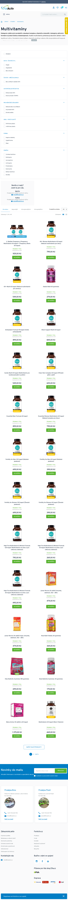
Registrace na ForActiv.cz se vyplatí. (15, 896)
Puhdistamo (9, 166)
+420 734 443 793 (46, 813)
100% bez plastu (10, 123)
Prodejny (36, 835)
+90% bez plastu (10, 126)
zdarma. (43, 1)
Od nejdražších (38, 209)
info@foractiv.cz (8, 860)
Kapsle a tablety (10, 137)
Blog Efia (36, 849)
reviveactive (9, 160)
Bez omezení (9, 70)
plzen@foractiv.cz (18, 201)
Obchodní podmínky (6, 841)
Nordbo (8, 174)
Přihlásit (61, 770)
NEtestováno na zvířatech (13, 106)
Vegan (7, 65)
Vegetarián (9, 68)
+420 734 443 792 (12, 813)
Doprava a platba (5, 835)
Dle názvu (5, 209)
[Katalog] (63, 215)
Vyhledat (65, 14)
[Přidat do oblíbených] (31, 220)
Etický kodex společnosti (8, 846)
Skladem (8, 54)
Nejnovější (15, 209)
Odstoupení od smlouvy (7, 851)
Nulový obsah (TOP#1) (12, 95)
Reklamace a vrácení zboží (8, 838)
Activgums (9, 163)
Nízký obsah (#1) (10, 93)
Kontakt (36, 841)
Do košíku (17, 257)
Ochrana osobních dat (7, 843)
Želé (7, 143)
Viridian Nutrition (10, 154)
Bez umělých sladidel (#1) (13, 81)
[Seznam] (66, 215)
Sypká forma (9, 140)
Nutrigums (9, 157)
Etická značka (9, 112)
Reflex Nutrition (10, 172)
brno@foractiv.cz (18, 194)
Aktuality (36, 846)
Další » (37, 754)
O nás (35, 838)
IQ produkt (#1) (10, 109)
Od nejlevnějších (26, 209)
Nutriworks (9, 169)
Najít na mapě (9, 819)
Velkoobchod (4, 849)
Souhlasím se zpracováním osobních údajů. (47, 775)
